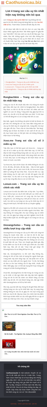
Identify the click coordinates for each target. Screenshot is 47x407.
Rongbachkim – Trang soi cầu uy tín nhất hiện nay (22, 82)
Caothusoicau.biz (23, 2)
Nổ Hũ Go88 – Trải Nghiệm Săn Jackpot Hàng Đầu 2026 (23, 334)
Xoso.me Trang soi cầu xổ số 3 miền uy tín (19, 84)
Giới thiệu (13, 404)
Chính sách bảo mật (24, 404)
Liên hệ (34, 404)
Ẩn (26, 78)
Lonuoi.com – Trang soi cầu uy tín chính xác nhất (21, 87)
